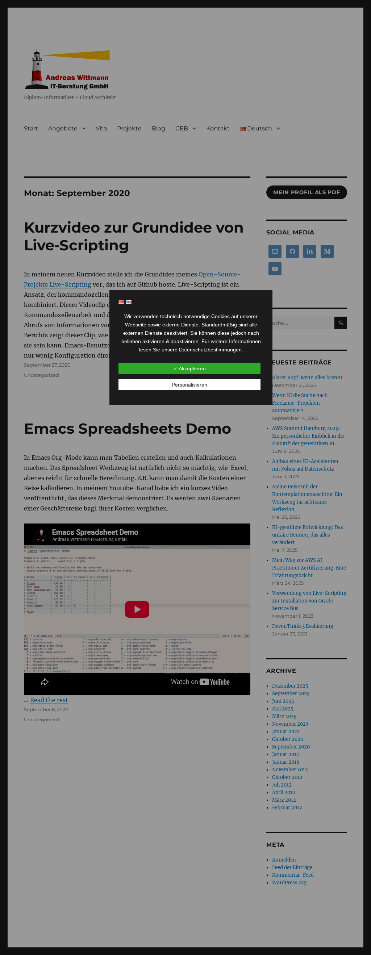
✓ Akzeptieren (189, 368)
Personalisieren (189, 385)
